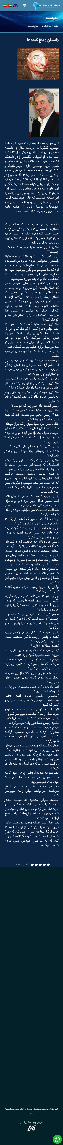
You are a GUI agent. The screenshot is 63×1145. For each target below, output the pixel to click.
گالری (52, 956)
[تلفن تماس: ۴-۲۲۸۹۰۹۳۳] (52, 1004)
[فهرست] (24, 6)
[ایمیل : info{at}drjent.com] (52, 1012)
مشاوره (51, 946)
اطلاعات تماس (47, 965)
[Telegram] (15, 1024)
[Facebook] (23, 1024)
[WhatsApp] (39, 1024)
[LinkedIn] (31, 1024)
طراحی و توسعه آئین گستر (31, 1123)
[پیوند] (46, 5)
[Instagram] (47, 1024)
